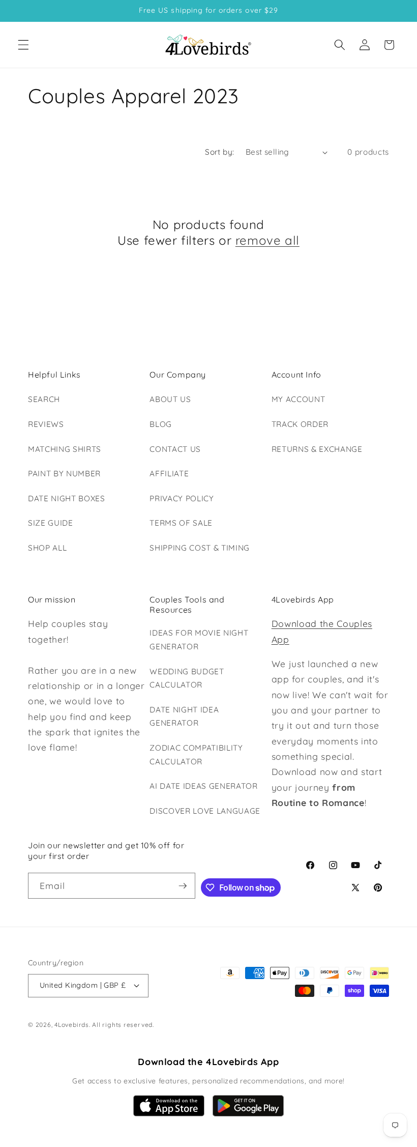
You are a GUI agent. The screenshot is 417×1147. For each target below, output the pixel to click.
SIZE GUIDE (50, 523)
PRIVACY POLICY (182, 498)
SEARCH (44, 399)
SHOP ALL (47, 548)
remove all (267, 240)
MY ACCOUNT (298, 399)
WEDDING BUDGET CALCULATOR (187, 678)
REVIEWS (46, 424)
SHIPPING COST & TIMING (200, 548)
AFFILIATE (169, 473)
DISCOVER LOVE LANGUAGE (205, 811)
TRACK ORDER (300, 424)
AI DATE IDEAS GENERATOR (203, 786)
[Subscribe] (182, 886)
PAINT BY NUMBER (64, 473)
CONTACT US (175, 449)
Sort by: (219, 152)
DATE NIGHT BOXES (66, 498)
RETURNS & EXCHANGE (317, 449)
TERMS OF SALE (181, 523)
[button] (23, 45)
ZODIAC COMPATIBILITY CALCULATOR (196, 754)
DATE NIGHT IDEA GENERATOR (184, 716)
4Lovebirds (71, 1024)
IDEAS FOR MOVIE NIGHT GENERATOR (199, 639)
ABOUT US (170, 399)
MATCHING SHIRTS (64, 449)
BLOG (161, 424)
